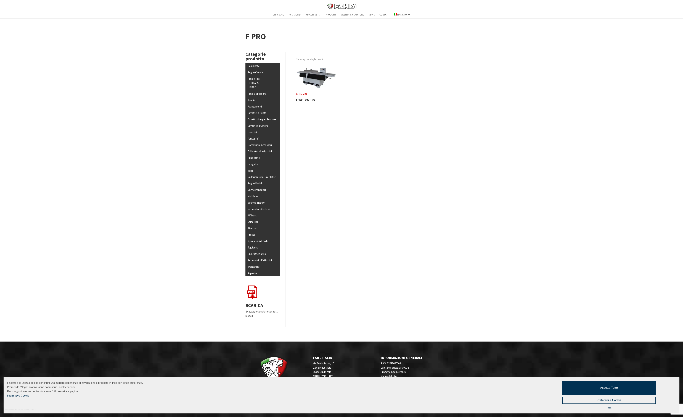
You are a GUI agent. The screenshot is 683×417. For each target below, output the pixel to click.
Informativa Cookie (18, 395)
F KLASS (254, 83)
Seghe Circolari (256, 72)
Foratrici (252, 132)
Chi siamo (278, 15)
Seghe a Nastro (256, 202)
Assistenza (295, 15)
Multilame (253, 196)
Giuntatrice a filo (257, 254)
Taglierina (253, 247)
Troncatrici (254, 266)
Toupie (251, 100)
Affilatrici (252, 215)
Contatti (384, 15)
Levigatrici (253, 164)
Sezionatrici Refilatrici (260, 260)
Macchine (311, 15)
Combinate (254, 66)
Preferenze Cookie (609, 400)
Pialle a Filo (254, 78)
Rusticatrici (254, 157)
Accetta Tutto (609, 387)
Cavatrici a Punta (257, 113)
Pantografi (253, 138)
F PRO (252, 87)
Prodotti (330, 15)
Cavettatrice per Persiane (262, 119)
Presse (251, 234)
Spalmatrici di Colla (258, 241)
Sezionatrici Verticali (259, 209)
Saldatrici (253, 222)
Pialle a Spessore (257, 93)
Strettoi (252, 228)
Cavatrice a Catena (258, 125)
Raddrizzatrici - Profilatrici (262, 177)
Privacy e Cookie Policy (393, 372)
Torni (250, 170)
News (372, 15)
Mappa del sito (389, 376)
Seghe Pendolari (257, 190)
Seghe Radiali (255, 183)
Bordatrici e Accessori (260, 145)
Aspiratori (253, 273)
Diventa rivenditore (352, 15)
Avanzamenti (255, 106)
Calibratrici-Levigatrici (260, 151)
